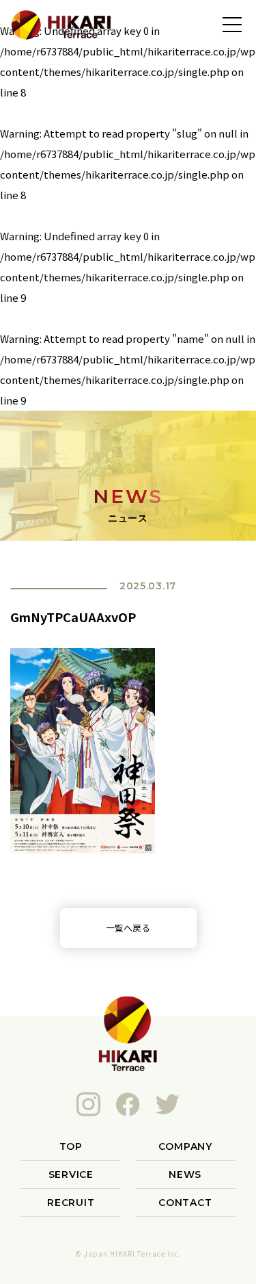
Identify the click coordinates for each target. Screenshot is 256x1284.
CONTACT (185, 1202)
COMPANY (185, 1146)
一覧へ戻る (128, 927)
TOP (71, 1146)
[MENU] (232, 23)
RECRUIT (70, 1202)
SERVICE (71, 1174)
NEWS (185, 1174)
